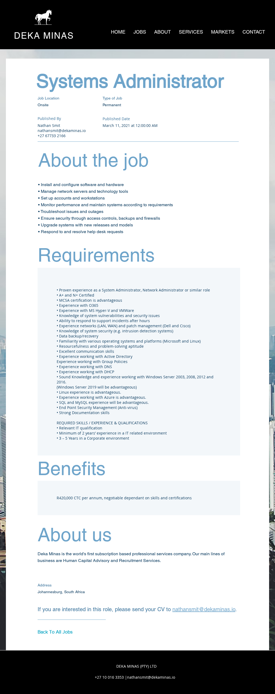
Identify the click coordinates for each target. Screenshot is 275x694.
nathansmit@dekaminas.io (62, 130)
